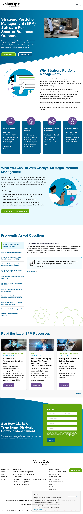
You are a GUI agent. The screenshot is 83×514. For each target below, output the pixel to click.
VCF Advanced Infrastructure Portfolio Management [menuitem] (29, 479)
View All (78, 393)
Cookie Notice (38, 509)
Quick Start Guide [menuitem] (55, 477)
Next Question (31, 271)
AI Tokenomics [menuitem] (17, 477)
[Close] (78, 492)
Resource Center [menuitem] (54, 474)
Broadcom (23, 500)
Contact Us (5, 512)
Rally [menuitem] (2, 474)
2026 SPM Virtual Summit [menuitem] (57, 472)
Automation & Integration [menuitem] (21, 482)
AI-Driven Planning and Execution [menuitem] (23, 474)
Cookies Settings (72, 496)
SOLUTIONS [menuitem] (17, 469)
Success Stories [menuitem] (54, 479)
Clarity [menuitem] (3, 472)
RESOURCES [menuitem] (54, 469)
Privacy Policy (26, 504)
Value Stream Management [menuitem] (21, 484)
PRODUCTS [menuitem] (5, 469)
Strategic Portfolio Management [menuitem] (23, 472)
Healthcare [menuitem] (52, 487)
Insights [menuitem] (3, 479)
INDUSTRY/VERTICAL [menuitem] (56, 482)
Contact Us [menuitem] (75, 470)
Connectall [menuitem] (4, 477)
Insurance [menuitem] (52, 489)
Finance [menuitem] (52, 484)
